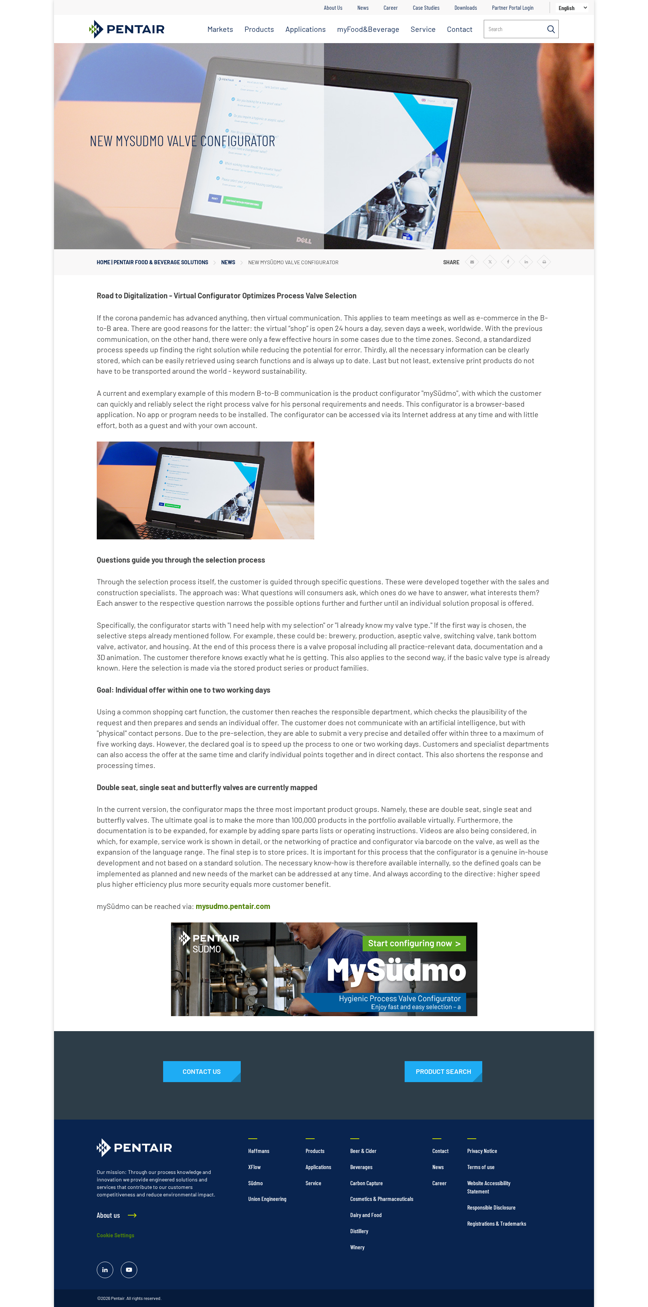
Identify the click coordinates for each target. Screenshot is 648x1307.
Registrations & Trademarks (496, 1223)
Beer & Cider (363, 1150)
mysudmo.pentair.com (233, 905)
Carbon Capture (366, 1182)
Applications (305, 28)
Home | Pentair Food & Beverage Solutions (152, 262)
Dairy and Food (366, 1214)
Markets (220, 28)
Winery (357, 1246)
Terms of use (481, 1166)
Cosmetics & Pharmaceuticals (381, 1198)
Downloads (465, 7)
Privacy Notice (482, 1150)
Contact (459, 28)
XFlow (254, 1166)
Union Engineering (267, 1198)
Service (423, 28)
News (363, 7)
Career (391, 7)
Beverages (361, 1166)
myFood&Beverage (368, 28)
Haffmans (258, 1150)
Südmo (255, 1182)
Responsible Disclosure (491, 1207)
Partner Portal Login (513, 7)
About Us (333, 7)
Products (259, 28)
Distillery (359, 1230)
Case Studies (426, 7)
